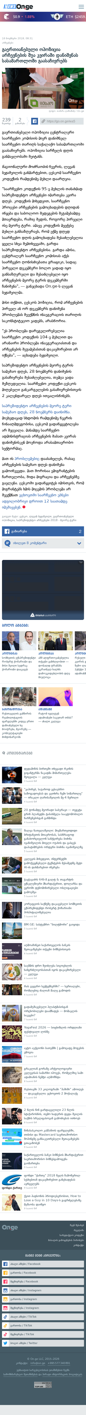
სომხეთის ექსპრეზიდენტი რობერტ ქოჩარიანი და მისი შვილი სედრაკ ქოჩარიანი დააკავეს (18, 651)
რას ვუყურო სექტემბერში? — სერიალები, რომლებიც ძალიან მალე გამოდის (43, 992)
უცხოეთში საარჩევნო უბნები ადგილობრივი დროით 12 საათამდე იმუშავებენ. (35, 501)
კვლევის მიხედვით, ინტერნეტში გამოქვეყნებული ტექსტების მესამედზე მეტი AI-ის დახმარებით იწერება (43, 865)
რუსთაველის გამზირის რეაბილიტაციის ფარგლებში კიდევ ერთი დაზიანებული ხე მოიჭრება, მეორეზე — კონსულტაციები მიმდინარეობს (18, 713)
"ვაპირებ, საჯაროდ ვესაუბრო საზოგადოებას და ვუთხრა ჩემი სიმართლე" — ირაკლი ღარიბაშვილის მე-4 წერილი (43, 795)
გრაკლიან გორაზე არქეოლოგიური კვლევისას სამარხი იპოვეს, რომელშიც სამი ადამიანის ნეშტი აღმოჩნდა (43, 1075)
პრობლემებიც (27, 458)
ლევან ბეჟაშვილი (40, 516)
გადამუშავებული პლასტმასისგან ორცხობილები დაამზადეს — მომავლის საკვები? (43, 1013)
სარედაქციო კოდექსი (72, 1235)
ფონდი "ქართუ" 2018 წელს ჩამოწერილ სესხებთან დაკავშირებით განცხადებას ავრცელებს (43, 1181)
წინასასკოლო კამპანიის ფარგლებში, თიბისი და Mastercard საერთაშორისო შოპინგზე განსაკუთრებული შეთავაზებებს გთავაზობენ (43, 1138)
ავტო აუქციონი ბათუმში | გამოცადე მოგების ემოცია (43, 1054)
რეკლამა (79, 1230)
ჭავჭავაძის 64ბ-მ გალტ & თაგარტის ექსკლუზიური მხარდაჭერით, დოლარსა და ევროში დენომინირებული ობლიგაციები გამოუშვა (43, 887)
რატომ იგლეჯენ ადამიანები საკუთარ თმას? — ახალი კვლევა (54, 705)
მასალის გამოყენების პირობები (66, 1240)
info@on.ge (37, 1363)
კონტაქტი (78, 1245)
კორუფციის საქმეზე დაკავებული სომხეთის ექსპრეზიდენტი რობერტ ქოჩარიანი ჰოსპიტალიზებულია (43, 910)
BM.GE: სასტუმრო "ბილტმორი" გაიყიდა (43, 930)
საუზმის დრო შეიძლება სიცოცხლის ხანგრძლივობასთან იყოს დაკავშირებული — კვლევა (43, 972)
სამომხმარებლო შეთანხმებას (20, 1374)
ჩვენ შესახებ (77, 1225)
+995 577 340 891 (59, 1363)
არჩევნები (7, 42)
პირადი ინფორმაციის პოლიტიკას (62, 1374)
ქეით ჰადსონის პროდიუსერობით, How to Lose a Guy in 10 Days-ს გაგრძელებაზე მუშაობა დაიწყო (43, 1202)
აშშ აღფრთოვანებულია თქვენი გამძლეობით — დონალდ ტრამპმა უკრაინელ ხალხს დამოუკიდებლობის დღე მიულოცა (54, 655)
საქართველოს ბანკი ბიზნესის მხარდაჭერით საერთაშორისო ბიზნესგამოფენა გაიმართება (43, 1161)
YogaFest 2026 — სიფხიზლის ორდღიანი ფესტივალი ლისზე (43, 1033)
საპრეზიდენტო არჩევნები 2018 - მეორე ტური (46, 520)
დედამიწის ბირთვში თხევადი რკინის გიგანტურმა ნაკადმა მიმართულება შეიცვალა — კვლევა (43, 775)
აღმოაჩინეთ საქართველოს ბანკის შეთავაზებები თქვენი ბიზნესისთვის (43, 951)
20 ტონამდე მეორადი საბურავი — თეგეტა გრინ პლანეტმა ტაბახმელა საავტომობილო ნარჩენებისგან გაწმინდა (43, 816)
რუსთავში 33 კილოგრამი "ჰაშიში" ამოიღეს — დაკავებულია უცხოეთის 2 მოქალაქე (43, 1095)
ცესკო (24, 516)
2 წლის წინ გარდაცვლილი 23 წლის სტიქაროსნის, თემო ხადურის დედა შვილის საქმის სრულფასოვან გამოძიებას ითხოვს (43, 1116)
